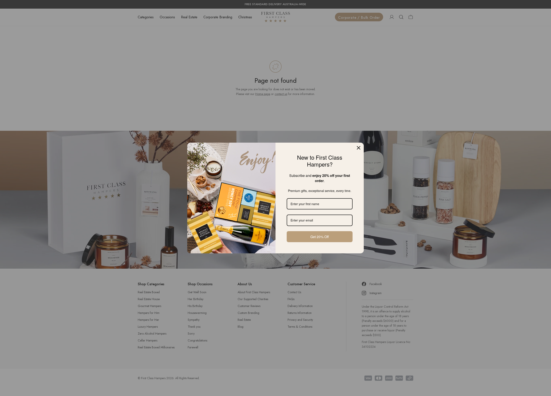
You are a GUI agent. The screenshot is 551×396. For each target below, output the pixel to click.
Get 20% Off (319, 236)
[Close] (358, 148)
